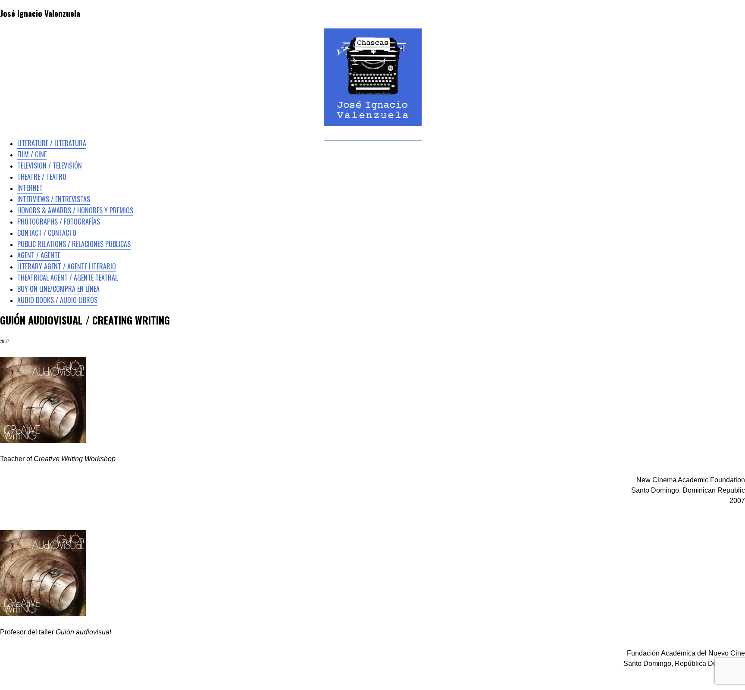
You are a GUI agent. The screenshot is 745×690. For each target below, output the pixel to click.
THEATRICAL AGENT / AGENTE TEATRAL (67, 277)
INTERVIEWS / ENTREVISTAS (53, 199)
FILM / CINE (32, 154)
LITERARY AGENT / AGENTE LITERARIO (66, 266)
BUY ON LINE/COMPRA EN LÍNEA (58, 289)
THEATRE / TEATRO (41, 177)
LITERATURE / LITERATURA (51, 143)
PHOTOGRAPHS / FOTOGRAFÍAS (58, 221)
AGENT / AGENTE (38, 255)
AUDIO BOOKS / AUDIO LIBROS (57, 300)
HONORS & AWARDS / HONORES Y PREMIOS (75, 210)
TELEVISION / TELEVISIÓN (49, 165)
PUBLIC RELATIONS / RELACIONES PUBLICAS (74, 244)
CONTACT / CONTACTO (46, 233)
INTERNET (30, 188)
